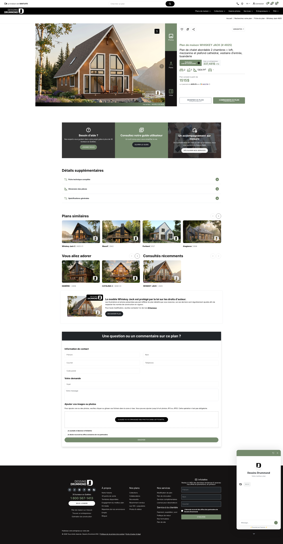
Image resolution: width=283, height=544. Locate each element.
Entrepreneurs (262, 11)
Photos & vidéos (135, 509)
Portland (149, 246)
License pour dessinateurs (167, 503)
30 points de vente (109, 496)
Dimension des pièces (77, 189)
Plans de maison (202, 11)
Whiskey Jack (153, 286)
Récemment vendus (137, 503)
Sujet (69, 384)
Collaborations (134, 496)
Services (247, 11)
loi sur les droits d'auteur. (171, 299)
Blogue (104, 516)
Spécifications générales (78, 198)
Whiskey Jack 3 (72, 246)
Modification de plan (164, 493)
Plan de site (161, 522)
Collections (218, 11)
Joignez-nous (88, 147)
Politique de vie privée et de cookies (112, 534)
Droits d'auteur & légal (133, 534)
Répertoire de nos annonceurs (113, 509)
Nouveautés (134, 499)
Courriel (70, 363)
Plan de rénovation (164, 496)
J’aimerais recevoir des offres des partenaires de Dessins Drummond (201, 511)
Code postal (71, 371)
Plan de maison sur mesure (81, 510)
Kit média (105, 506)
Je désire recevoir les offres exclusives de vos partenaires (88, 434)
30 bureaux (152, 308)
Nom (147, 355)
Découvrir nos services (195, 150)
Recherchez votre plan (243, 18)
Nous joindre (82, 503)
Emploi (104, 513)
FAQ (274, 11)
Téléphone (149, 363)
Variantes (238, 29)
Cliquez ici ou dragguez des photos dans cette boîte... (141, 419)
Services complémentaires (167, 499)
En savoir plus (114, 314)
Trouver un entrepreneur (81, 513)
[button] (162, 66)
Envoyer (141, 440)
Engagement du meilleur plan (113, 503)
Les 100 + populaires (137, 506)
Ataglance (190, 246)
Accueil (229, 18)
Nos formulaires (163, 519)
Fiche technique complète (78, 179)
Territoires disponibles (110, 499)
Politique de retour (164, 515)
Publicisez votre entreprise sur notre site (75, 531)
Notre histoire (107, 493)
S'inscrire (201, 517)
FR (247, 4)
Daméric (69, 286)
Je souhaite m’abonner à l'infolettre (80, 431)
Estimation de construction (82, 517)
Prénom (70, 355)
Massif (108, 246)
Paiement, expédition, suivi (167, 512)
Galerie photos (234, 11)
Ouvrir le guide (142, 145)
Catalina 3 (111, 286)
